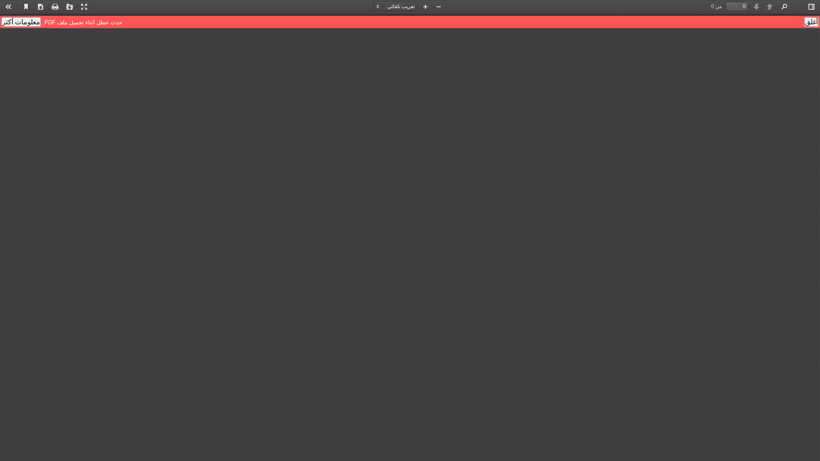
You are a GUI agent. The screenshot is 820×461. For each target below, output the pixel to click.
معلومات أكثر (21, 22)
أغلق (811, 22)
